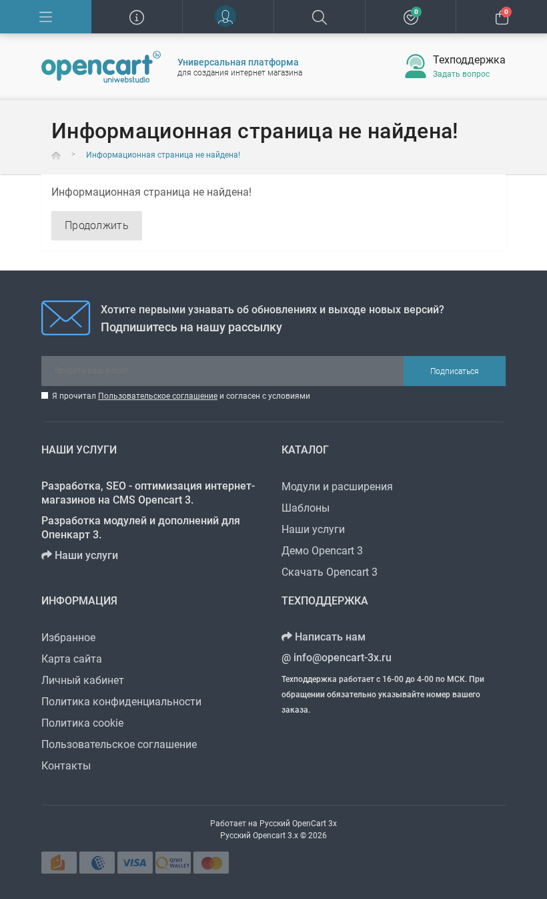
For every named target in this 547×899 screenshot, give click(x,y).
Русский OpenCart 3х (298, 823)
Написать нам (329, 637)
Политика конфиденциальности (121, 701)
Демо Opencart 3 (322, 550)
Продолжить (97, 225)
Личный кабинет (82, 680)
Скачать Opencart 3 (330, 572)
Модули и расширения (337, 486)
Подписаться (454, 371)
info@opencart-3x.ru (341, 657)
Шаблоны (306, 508)
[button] (228, 16)
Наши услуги (85, 555)
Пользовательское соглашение (157, 396)
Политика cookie (82, 723)
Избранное (68, 637)
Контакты (66, 765)
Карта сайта (71, 659)
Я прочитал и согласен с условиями (181, 396)
